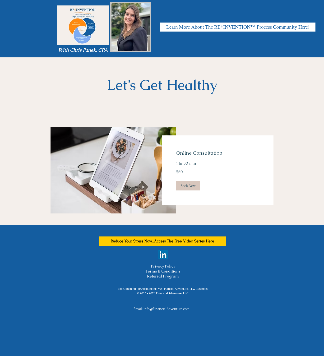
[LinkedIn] (163, 254)
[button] (188, 185)
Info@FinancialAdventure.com (166, 309)
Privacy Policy (163, 266)
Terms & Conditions (162, 271)
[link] (217, 153)
